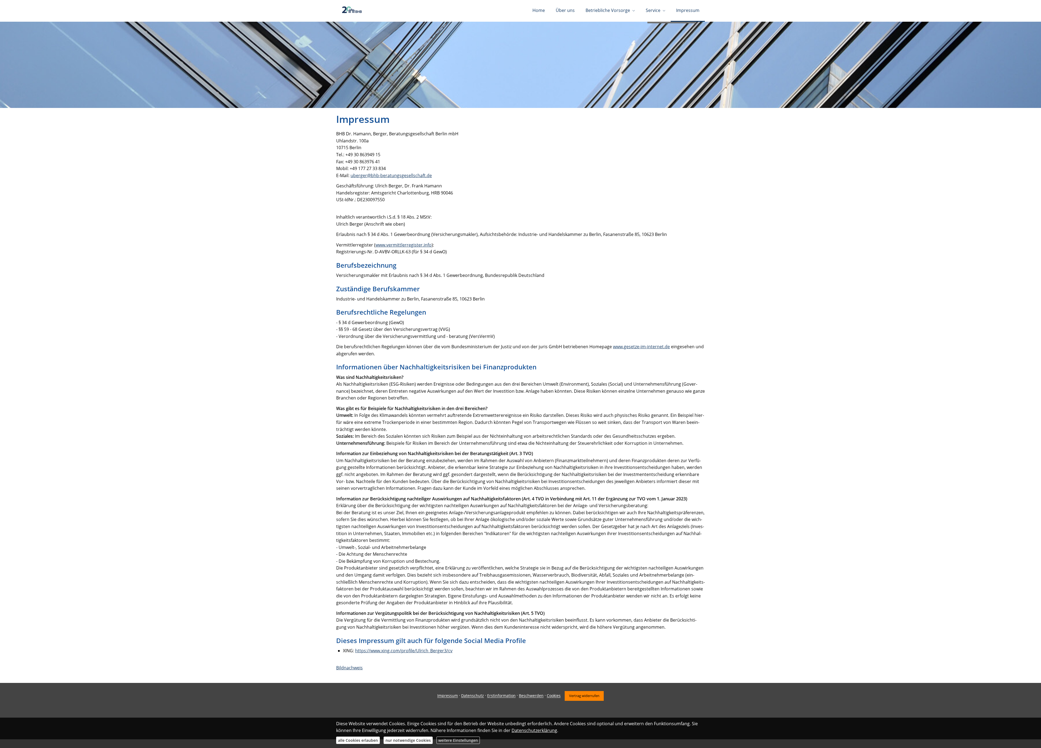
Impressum (447, 695)
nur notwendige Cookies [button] (408, 740)
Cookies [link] (554, 695)
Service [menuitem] (653, 10)
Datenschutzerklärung (534, 730)
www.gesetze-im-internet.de (641, 347)
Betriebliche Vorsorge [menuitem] (608, 10)
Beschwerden (531, 695)
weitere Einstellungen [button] (458, 740)
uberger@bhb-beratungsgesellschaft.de (391, 175)
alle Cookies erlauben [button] (358, 740)
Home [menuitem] (538, 10)
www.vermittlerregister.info (403, 245)
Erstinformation (501, 695)
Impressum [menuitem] (687, 10)
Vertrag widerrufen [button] (584, 695)
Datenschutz (472, 695)
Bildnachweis (349, 668)
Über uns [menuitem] (565, 10)
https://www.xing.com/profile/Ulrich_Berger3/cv (403, 651)
